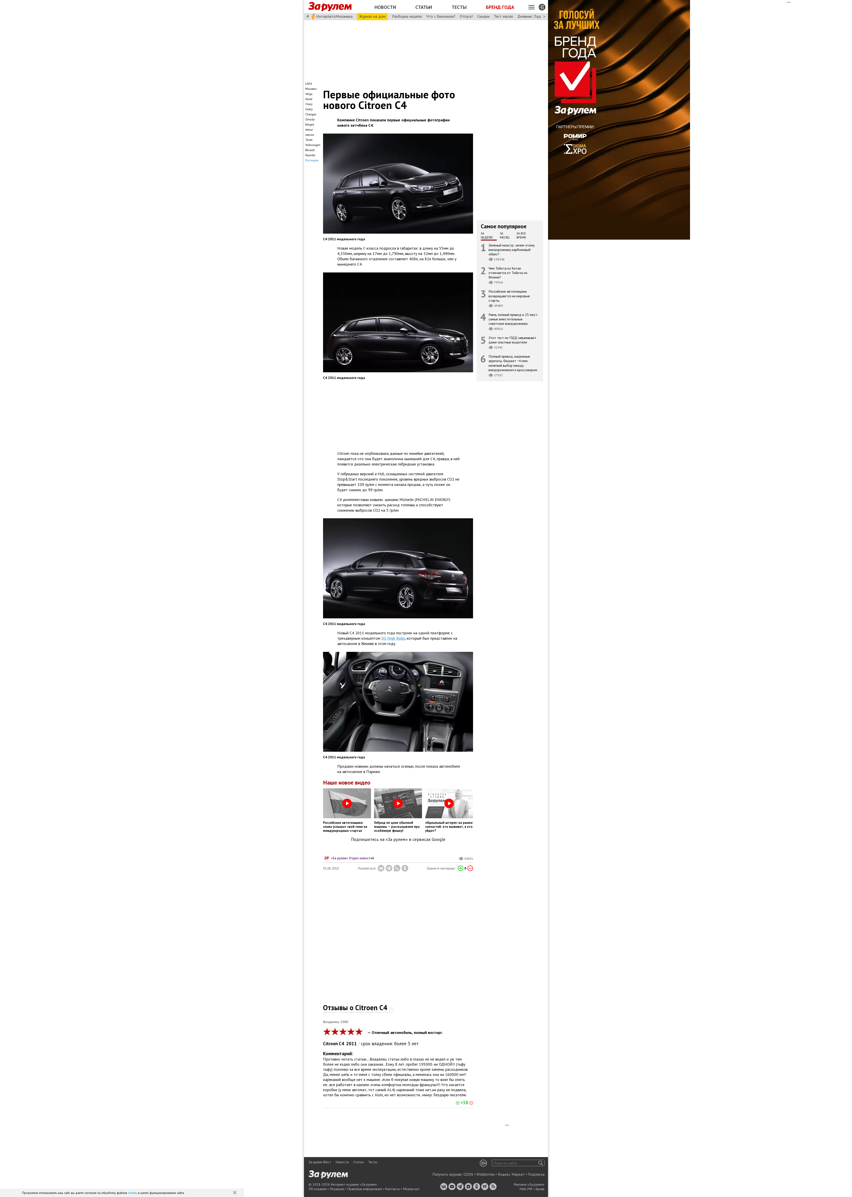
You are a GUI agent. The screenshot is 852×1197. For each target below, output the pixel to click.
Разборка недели (407, 16)
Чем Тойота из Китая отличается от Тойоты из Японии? (508, 272)
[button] (235, 1193)
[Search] (540, 1163)
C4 (341, 1044)
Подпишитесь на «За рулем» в (398, 839)
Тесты (459, 7)
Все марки (311, 160)
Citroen (330, 1044)
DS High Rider (393, 638)
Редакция (337, 1189)
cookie (132, 1193)
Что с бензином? (440, 16)
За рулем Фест (320, 1162)
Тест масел (503, 16)
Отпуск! (466, 16)
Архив (539, 1189)
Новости (385, 7)
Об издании (318, 1189)
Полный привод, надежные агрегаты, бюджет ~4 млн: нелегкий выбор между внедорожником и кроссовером (513, 363)
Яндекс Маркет (511, 1174)
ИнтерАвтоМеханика (334, 16)
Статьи (423, 7)
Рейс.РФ (525, 1189)
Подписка (536, 1174)
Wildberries (485, 1174)
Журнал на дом (372, 16)
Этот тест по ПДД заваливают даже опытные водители (512, 339)
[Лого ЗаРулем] (329, 6)
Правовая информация (364, 1189)
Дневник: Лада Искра (535, 16)
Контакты (392, 1189)
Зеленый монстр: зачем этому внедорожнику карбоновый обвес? (511, 249)
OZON (468, 1174)
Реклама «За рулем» (529, 1184)
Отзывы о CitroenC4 (358, 1007)
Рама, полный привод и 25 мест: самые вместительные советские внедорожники (513, 318)
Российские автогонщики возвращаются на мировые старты (509, 295)
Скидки (483, 16)
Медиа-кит (411, 1189)
